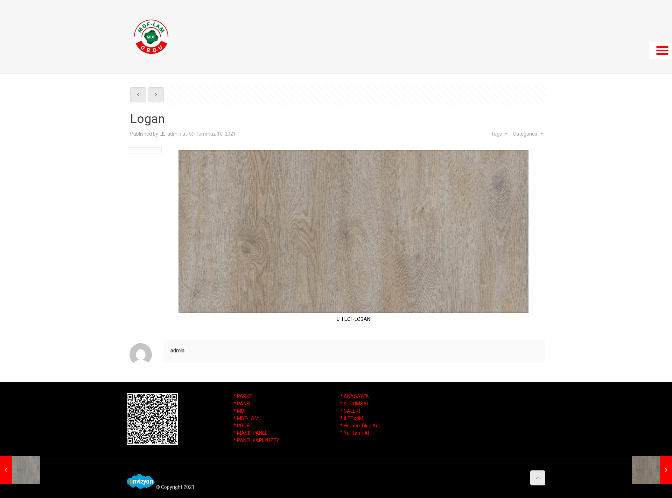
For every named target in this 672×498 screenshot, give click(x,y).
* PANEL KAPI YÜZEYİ (257, 440)
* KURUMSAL (354, 403)
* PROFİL (243, 425)
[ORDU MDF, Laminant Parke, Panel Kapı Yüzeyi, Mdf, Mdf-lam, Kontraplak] (151, 36)
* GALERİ (350, 411)
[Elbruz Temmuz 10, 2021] (20, 470)
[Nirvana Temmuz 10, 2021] (652, 470)
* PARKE (242, 396)
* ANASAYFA (354, 396)
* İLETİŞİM (351, 418)
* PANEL (242, 403)
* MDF (240, 411)
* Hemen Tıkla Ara (360, 425)
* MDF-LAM (246, 418)
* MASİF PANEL (250, 433)
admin (174, 134)
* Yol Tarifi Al (354, 433)
